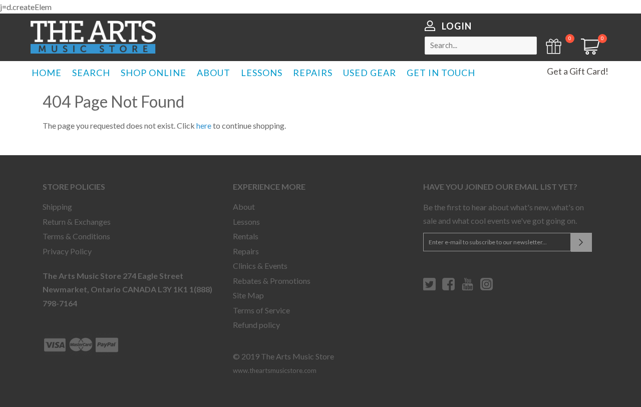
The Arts (93, 37)
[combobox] (481, 46)
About (244, 206)
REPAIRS (313, 72)
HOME (47, 72)
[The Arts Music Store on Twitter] (429, 288)
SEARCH (91, 72)
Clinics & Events (260, 265)
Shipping (57, 206)
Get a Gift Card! (577, 71)
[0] (587, 51)
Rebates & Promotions (271, 280)
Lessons (246, 221)
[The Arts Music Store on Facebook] (448, 288)
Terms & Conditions (76, 236)
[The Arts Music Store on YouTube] (467, 288)
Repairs (246, 251)
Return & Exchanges (77, 221)
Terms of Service (261, 310)
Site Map (248, 295)
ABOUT (213, 72)
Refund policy (256, 324)
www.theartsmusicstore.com (274, 370)
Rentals (245, 236)
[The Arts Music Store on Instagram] (486, 288)
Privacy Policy (67, 251)
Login (457, 26)
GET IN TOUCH (441, 72)
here (203, 125)
